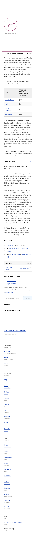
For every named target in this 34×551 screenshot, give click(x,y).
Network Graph (13, 310)
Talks (5, 410)
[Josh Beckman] (10, 24)
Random (6, 463)
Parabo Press (9, 100)
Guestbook (7, 470)
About (6, 357)
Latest (6, 451)
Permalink (10, 245)
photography (16, 254)
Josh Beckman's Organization (15, 331)
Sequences (7, 476)
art (30, 254)
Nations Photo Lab (8, 109)
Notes (6, 386)
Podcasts (7, 416)
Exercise (7, 404)
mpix (6, 104)
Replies (6, 392)
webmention (9, 292)
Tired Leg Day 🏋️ (25, 268)
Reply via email (12, 284)
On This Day (8, 457)
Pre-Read (7, 500)
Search (6, 445)
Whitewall (8, 114)
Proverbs (7, 429)
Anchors (6, 482)
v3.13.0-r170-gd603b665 (13, 523)
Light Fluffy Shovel (8, 268)
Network (7, 488)
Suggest (6, 494)
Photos (6, 398)
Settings (6, 506)
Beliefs (6, 423)
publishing (24, 254)
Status (6, 363)
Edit (8, 257)
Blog (9, 251)
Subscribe (7, 351)
